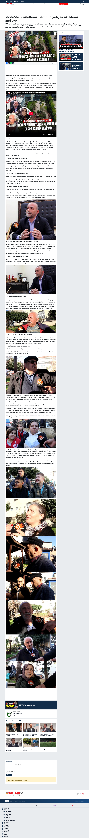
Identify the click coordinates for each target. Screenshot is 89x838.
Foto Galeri (10, 1)
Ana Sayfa (6, 808)
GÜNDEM (29, 3)
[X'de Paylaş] (9, 63)
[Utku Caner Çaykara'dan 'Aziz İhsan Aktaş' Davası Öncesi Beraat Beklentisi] (14, 742)
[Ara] (81, 4)
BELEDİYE (7, 14)
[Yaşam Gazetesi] (9, 4)
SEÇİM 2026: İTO (63, 4)
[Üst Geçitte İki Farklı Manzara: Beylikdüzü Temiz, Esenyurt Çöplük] (31, 742)
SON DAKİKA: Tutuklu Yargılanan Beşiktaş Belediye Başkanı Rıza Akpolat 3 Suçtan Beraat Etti (30, 734)
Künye (5, 834)
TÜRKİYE (34, 3)
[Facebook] (76, 794)
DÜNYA (45, 3)
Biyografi (6, 831)
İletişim (6, 836)
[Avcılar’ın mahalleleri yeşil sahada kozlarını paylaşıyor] (48, 742)
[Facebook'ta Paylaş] (7, 63)
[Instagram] (80, 794)
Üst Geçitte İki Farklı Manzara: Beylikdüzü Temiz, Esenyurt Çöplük (30, 749)
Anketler (6, 833)
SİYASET (50, 3)
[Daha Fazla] (13, 63)
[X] (78, 794)
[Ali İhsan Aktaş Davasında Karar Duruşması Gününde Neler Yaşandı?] (14, 727)
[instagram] (54, 805)
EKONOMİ (55, 3)
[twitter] (37, 805)
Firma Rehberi (7, 826)
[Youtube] (83, 794)
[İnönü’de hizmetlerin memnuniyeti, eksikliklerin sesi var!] (31, 46)
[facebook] (19, 805)
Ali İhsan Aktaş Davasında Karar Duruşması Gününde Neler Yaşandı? (13, 734)
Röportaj (6, 830)
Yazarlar (22, 1)
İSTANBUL (40, 3)
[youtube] (72, 805)
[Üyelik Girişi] (83, 1)
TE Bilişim (82, 801)
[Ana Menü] (83, 4)
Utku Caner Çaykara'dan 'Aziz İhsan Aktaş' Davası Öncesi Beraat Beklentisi (14, 749)
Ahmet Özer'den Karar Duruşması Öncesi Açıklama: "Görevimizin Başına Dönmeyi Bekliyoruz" (48, 734)
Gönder (9, 774)
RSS (8, 801)
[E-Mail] (14, 716)
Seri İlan (6, 828)
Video (16, 1)
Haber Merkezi (17, 713)
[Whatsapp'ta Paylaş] (11, 63)
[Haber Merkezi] (9, 714)
